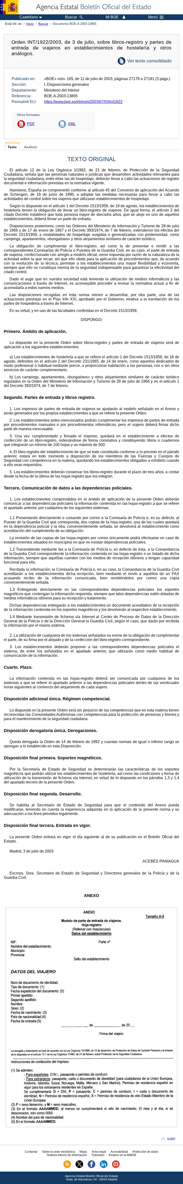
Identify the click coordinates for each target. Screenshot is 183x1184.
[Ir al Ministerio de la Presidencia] (9, 7)
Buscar (43, 24)
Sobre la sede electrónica (58, 1151)
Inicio (30, 24)
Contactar (31, 1151)
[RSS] (67, 1167)
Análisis (30, 147)
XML (72, 124)
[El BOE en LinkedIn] (103, 1167)
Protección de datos (145, 1151)
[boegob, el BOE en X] (79, 1167)
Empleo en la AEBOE (122, 1155)
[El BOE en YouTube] (116, 1167)
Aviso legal (99, 1151)
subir (171, 1139)
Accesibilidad (119, 1151)
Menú (153, 17)
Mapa (83, 1151)
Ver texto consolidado (149, 60)
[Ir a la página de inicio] (93, 7)
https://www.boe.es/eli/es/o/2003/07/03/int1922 (83, 102)
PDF (31, 124)
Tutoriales (98, 1155)
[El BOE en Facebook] (91, 1167)
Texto (12, 147)
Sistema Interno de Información (67, 1155)
